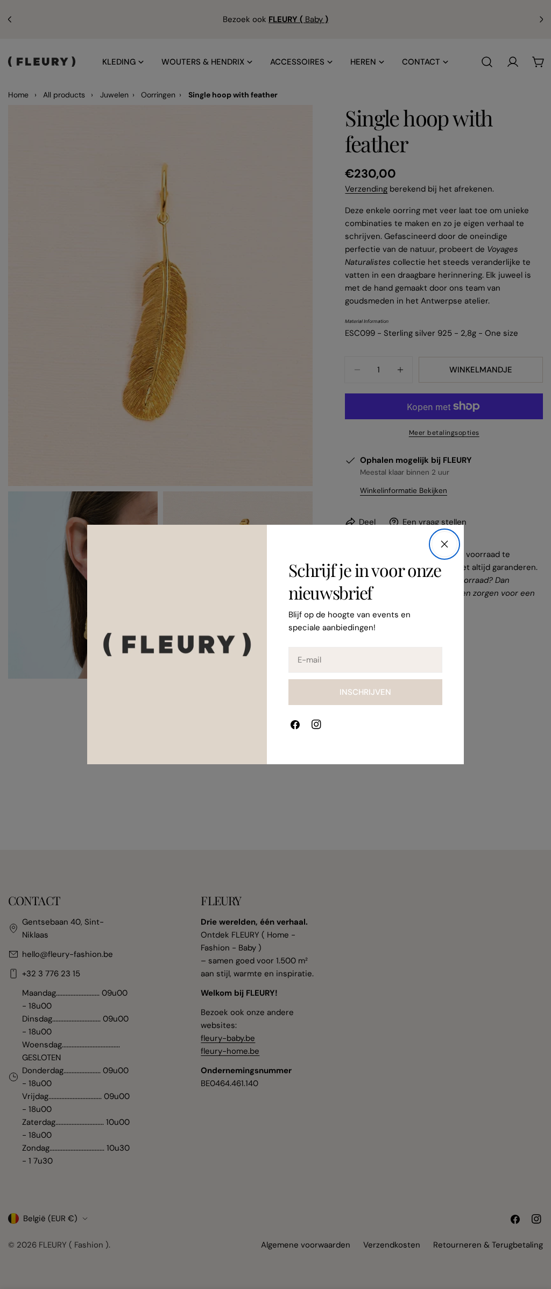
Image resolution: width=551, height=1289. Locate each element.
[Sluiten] (444, 544)
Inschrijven (365, 692)
